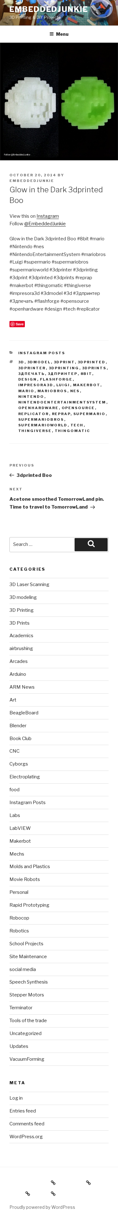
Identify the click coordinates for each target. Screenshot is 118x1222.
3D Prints (19, 623)
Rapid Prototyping (29, 905)
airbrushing (21, 648)
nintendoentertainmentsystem (62, 402)
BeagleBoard (23, 713)
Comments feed (26, 1124)
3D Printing (21, 610)
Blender (17, 725)
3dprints (94, 368)
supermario (89, 414)
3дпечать (31, 373)
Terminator (20, 1008)
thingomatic (72, 431)
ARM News (22, 687)
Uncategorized (25, 1033)
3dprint (64, 362)
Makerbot (86, 385)
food (14, 789)
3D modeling (23, 597)
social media (22, 969)
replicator (33, 414)
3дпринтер (63, 373)
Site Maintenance (28, 956)
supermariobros (41, 419)
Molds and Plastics (29, 866)
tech (77, 425)
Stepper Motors (26, 995)
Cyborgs (18, 764)
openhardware (38, 408)
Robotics (19, 931)
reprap (61, 414)
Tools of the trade (28, 1020)
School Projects (26, 944)
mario (26, 391)
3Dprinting (64, 368)
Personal (18, 892)
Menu (62, 34)
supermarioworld (43, 425)
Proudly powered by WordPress (42, 1207)
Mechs (16, 854)
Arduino (17, 674)
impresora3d (35, 385)
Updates (18, 1046)
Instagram (48, 216)
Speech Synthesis (28, 982)
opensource (78, 408)
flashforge (56, 379)
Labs (14, 815)
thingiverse (35, 431)
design (27, 379)
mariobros (52, 391)
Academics (21, 635)
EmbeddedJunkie (48, 9)
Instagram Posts (41, 353)
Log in (16, 1098)
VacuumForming (26, 1059)
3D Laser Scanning (29, 584)
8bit (86, 373)
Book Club (20, 738)
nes (75, 391)
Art (12, 700)
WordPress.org (26, 1136)
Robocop (19, 918)
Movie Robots (24, 879)
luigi (63, 385)
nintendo (31, 396)
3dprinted (92, 362)
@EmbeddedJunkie (45, 224)
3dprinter (32, 368)
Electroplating (24, 777)
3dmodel (39, 362)
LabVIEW (20, 828)
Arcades (18, 661)
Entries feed (22, 1111)
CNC (14, 751)
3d (21, 362)
